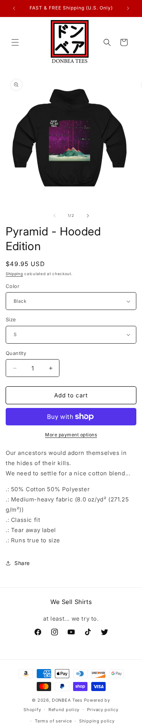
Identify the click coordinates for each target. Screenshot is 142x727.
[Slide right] (88, 215)
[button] (15, 42)
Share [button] (22, 563)
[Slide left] (54, 215)
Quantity (16, 353)
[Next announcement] (128, 8)
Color (12, 286)
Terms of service (53, 721)
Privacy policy (103, 709)
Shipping (14, 273)
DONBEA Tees (67, 700)
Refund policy (64, 709)
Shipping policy (97, 721)
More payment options (71, 434)
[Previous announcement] (14, 8)
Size (11, 319)
